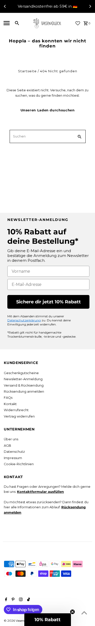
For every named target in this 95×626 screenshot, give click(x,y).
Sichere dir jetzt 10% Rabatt (48, 302)
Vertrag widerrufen (19, 416)
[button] (47, 619)
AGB (7, 445)
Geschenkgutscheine (21, 373)
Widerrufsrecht (16, 410)
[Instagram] (20, 600)
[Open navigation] (7, 23)
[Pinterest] (12, 600)
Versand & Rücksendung (24, 385)
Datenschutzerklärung (24, 320)
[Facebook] (5, 600)
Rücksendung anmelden (24, 391)
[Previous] (5, 6)
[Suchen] (17, 23)
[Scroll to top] (84, 612)
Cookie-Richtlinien (19, 464)
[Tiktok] (28, 600)
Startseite (27, 71)
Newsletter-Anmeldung (23, 379)
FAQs (8, 397)
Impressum (13, 458)
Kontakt (10, 404)
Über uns (11, 439)
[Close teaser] (72, 611)
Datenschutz (14, 452)
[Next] (90, 6)
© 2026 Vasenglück (18, 620)
